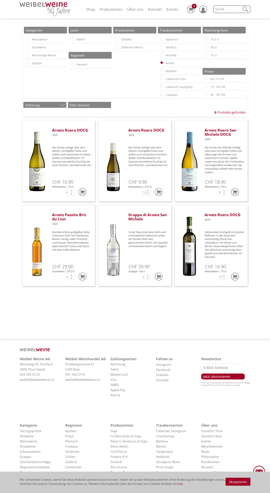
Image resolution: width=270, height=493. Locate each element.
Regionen (73, 425)
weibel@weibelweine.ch (37, 379)
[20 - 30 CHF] (206, 94)
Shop (90, 9)
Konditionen (210, 462)
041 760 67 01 (75, 374)
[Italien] (72, 39)
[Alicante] (161, 54)
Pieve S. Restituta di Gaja (128, 441)
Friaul (69, 436)
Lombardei (73, 467)
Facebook (163, 370)
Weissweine (28, 441)
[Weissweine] (27, 39)
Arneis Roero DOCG (70, 130)
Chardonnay (165, 436)
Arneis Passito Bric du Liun (69, 217)
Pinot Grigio (165, 467)
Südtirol (71, 462)
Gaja (113, 431)
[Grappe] (27, 62)
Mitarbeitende (211, 446)
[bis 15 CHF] (206, 78)
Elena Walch (119, 446)
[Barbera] (161, 70)
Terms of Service (226, 385)
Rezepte (207, 467)
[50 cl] (206, 47)
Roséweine (28, 446)
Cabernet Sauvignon (171, 431)
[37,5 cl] (206, 39)
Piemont (71, 441)
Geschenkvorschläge (35, 462)
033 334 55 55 (30, 374)
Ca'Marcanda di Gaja (125, 436)
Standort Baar (211, 436)
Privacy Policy (207, 385)
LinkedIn (162, 375)
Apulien (70, 431)
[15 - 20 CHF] (206, 86)
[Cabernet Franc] (161, 78)
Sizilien (70, 457)
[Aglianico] (161, 39)
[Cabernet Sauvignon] (161, 86)
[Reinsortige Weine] (27, 54)
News (205, 451)
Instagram (163, 364)
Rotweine (27, 436)
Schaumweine (30, 451)
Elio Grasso (118, 467)
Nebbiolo (163, 457)
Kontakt (155, 9)
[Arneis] (161, 62)
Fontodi (116, 462)
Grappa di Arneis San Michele (147, 217)
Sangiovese (164, 451)
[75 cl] (206, 54)
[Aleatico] (161, 47)
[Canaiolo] (161, 94)
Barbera (162, 441)
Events (172, 9)
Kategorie (28, 425)
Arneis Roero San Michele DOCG (220, 132)
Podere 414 (118, 457)
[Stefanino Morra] (117, 47)
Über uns (135, 9)
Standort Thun (212, 431)
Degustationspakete (35, 467)
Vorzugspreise (30, 431)
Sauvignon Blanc (168, 462)
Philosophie (210, 457)
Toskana (71, 446)
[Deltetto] (117, 39)
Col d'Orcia (118, 451)
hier (180, 484)
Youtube (162, 380)
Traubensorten (169, 425)
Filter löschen (80, 105)
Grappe (25, 457)
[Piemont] (72, 64)
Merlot (161, 446)
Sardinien (72, 451)
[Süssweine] (27, 47)
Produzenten (111, 9)
